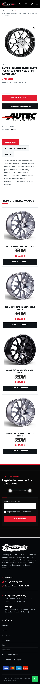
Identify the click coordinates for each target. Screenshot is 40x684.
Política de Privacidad (10, 655)
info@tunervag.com (14, 582)
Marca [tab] (8, 154)
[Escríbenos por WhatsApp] (35, 679)
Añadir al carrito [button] (20, 261)
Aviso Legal (6, 650)
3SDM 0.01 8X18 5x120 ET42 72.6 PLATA (20, 434)
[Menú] (37, 4)
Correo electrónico (12, 501)
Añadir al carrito (19, 98)
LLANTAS (11, 10)
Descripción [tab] (10, 142)
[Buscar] (20, 4)
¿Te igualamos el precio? (20, 106)
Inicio (3, 10)
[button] (34, 28)
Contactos (6, 640)
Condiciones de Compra (11, 659)
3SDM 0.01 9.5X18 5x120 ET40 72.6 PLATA (20, 308)
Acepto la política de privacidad (18, 512)
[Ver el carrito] (31, 4)
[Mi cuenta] (26, 4)
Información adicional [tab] (15, 148)
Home (4, 645)
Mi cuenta (6, 635)
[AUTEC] (20, 116)
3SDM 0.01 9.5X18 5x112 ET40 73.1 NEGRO (20, 371)
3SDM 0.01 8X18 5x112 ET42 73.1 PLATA (20, 246)
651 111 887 (9, 578)
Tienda (4, 630)
